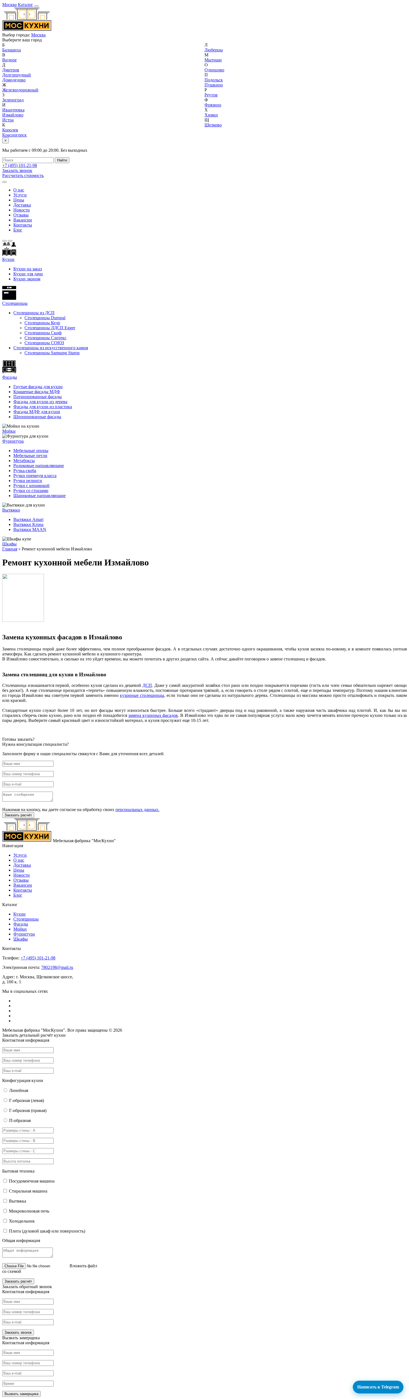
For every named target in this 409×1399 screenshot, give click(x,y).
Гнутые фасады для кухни (38, 386)
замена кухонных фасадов (153, 715)
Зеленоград (13, 100)
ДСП (147, 685)
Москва (9, 4)
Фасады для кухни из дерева (40, 401)
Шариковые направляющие (39, 495)
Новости (21, 210)
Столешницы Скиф (42, 332)
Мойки (9, 431)
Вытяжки (11, 510)
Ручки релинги (27, 480)
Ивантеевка (13, 110)
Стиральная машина (28, 1191)
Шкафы (9, 544)
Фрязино (212, 105)
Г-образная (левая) (26, 1100)
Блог (17, 230)
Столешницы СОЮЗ (44, 342)
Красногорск (14, 135)
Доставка (22, 205)
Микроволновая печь (29, 1211)
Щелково (213, 125)
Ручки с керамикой (31, 485)
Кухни (8, 259)
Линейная (18, 1090)
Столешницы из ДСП (34, 312)
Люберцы (213, 50)
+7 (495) (19, 165)
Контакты (22, 225)
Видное (9, 60)
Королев (10, 130)
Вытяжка (17, 1201)
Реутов (211, 95)
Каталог (25, 4)
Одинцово (214, 70)
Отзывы (21, 215)
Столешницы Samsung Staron (52, 352)
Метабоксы (24, 460)
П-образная (20, 1120)
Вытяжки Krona (28, 524)
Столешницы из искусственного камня (50, 347)
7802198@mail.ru (57, 967)
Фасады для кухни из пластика (42, 406)
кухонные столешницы (142, 695)
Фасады (9, 377)
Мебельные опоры (30, 450)
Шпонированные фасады (37, 416)
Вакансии (22, 220)
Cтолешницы (15, 303)
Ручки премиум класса (34, 475)
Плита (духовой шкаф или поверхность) (47, 1231)
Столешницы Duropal (44, 317)
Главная (9, 549)
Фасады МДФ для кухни (36, 411)
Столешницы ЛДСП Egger (49, 327)
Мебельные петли (30, 455)
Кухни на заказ (27, 268)
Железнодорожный (20, 90)
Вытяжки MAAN (29, 529)
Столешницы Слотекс (45, 337)
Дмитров (10, 70)
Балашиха (11, 50)
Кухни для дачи (28, 273)
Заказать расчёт (18, 815)
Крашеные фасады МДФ (36, 391)
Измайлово (12, 115)
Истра (8, 120)
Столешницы (26, 919)
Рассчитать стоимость (23, 175)
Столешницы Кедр (42, 322)
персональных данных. (137, 809)
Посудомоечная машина (32, 1181)
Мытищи (213, 60)
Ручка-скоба (24, 470)
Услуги (20, 195)
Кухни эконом (26, 278)
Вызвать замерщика (21, 1394)
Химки (211, 115)
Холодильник (22, 1221)
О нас (18, 190)
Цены (18, 200)
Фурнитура (13, 441)
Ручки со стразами (30, 490)
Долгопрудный (16, 75)
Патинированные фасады (37, 396)
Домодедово (14, 80)
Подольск (213, 80)
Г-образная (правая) (27, 1110)
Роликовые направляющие (38, 465)
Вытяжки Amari (28, 519)
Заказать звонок (17, 170)
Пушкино (213, 85)
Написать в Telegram (378, 1387)
